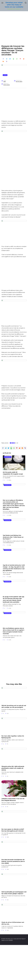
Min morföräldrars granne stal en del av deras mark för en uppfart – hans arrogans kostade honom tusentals (14, 631)
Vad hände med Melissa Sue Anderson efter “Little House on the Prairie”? (13, 537)
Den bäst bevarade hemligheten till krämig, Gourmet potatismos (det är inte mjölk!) (13, 861)
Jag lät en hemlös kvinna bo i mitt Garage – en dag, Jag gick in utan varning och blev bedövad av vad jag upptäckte (14, 567)
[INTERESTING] (14, 469)
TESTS (5, 75)
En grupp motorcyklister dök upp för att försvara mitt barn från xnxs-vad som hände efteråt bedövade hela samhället (13, 599)
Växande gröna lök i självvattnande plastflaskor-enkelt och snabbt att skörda (12, 768)
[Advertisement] (14, 29)
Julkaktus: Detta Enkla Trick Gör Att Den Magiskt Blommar (12, 799)
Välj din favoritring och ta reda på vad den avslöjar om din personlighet (13, 706)
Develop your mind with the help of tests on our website (14, 4)
